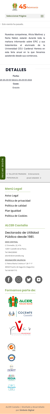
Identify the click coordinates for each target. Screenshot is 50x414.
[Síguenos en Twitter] (28, 282)
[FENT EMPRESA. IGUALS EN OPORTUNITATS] (12, 361)
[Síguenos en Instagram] (18, 282)
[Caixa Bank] (12, 380)
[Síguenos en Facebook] (8, 282)
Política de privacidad (17, 200)
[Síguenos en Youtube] (38, 282)
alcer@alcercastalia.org (14, 255)
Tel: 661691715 (11, 270)
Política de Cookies (16, 215)
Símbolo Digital (27, 410)
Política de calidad (16, 205)
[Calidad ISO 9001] (12, 350)
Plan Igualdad (13, 210)
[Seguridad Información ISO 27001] (12, 371)
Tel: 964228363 (11, 252)
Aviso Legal (11, 195)
